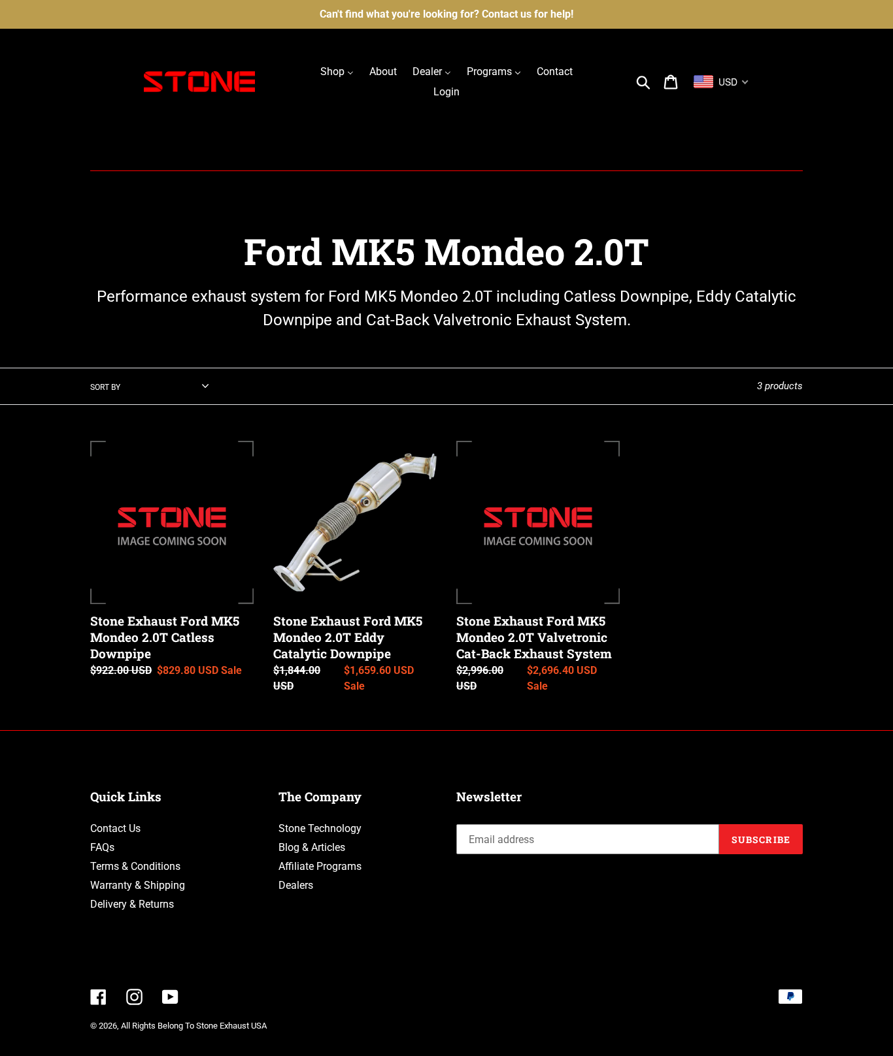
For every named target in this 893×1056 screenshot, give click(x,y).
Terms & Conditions (135, 866)
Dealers (295, 885)
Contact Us (115, 828)
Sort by (105, 387)
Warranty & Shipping (137, 885)
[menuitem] (337, 71)
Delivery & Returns (132, 904)
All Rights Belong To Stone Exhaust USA (194, 1026)
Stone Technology (320, 828)
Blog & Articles (311, 847)
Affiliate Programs (320, 866)
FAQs (102, 847)
